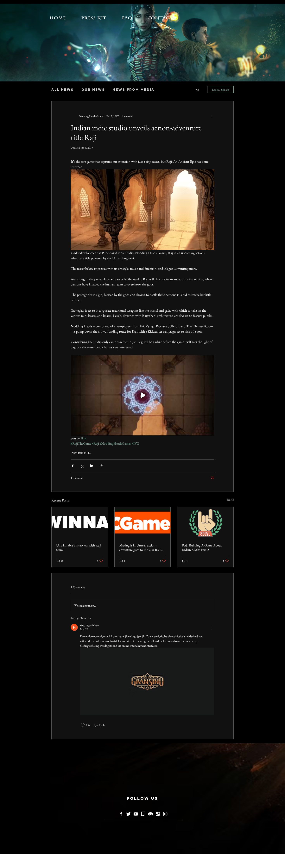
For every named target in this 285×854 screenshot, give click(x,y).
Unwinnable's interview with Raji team (78, 547)
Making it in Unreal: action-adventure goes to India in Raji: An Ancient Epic (140, 547)
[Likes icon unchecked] (82, 725)
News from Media (134, 89)
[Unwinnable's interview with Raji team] (80, 522)
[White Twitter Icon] (128, 814)
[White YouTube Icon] (136, 814)
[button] (198, 89)
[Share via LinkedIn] (91, 466)
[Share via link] (101, 466)
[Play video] (142, 395)
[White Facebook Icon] (121, 814)
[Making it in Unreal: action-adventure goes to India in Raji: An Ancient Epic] (143, 522)
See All (230, 499)
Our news (93, 89)
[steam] (158, 814)
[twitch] (143, 814)
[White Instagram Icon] (165, 814)
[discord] (150, 814)
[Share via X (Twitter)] (82, 466)
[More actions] (212, 116)
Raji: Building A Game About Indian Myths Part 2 (202, 547)
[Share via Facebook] (72, 466)
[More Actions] (212, 627)
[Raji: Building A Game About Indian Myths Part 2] (205, 522)
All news (62, 89)
